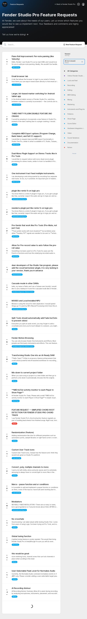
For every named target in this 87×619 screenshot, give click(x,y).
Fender (74, 153)
